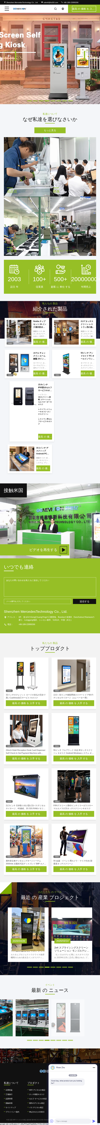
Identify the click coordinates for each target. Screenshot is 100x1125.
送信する (84, 601)
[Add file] (51, 1121)
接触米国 (9, 1103)
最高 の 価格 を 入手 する (40, 341)
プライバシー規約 (12, 1112)
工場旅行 (9, 1094)
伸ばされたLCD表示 (37, 1112)
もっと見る (50, 130)
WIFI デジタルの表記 (37, 1090)
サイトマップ (11, 1107)
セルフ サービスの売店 (38, 1099)
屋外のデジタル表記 (37, 1103)
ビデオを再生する (43, 550)
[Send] (94, 1121)
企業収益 (9, 1090)
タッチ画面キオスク (37, 1094)
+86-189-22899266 (70, 2)
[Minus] (93, 1067)
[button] (10, 56)
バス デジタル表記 (36, 1107)
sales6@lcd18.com (51, 2)
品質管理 (9, 1099)
